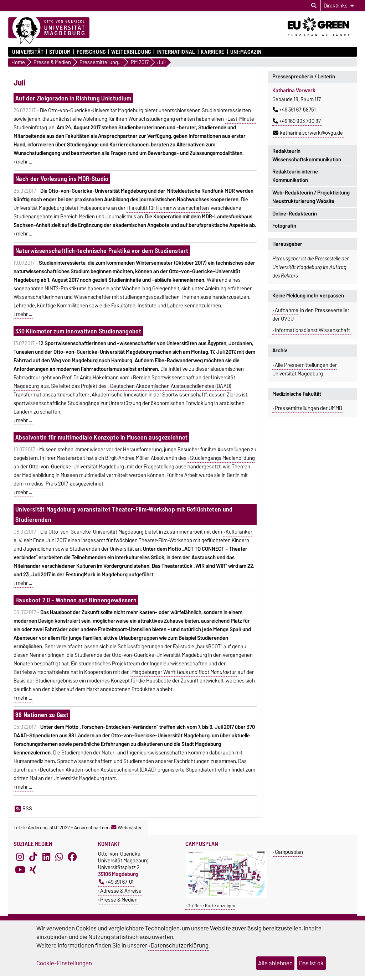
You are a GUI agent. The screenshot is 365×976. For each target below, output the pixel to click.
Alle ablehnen (275, 963)
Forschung (91, 52)
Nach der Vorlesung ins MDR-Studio (62, 178)
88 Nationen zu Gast (41, 715)
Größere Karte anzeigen (211, 905)
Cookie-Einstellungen (64, 963)
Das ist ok (311, 963)
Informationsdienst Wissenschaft (312, 330)
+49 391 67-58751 (297, 109)
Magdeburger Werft (184, 672)
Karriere (212, 52)
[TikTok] (33, 856)
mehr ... (24, 161)
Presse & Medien (119, 899)
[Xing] (33, 869)
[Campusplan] (226, 896)
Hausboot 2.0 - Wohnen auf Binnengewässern (76, 600)
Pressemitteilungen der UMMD (308, 408)
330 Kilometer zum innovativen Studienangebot (78, 331)
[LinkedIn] (46, 856)
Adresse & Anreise (121, 890)
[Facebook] (72, 856)
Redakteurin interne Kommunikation (295, 176)
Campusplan (289, 851)
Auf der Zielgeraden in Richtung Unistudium (73, 98)
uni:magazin (246, 52)
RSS (27, 808)
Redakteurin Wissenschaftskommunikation (306, 155)
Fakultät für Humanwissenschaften (169, 208)
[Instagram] (20, 856)
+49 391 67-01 (120, 881)
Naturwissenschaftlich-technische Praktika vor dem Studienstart (101, 250)
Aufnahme (286, 310)
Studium (60, 52)
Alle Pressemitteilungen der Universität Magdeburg (304, 369)
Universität (27, 52)
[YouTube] (20, 869)
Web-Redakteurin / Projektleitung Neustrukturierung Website (311, 197)
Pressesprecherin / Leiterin (303, 76)
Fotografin (284, 226)
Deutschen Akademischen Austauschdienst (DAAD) (98, 769)
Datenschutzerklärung (180, 945)
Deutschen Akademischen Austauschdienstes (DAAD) (170, 386)
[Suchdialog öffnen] (313, 5)
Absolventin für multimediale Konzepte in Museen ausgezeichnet (101, 437)
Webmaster (130, 827)
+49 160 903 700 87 (300, 121)
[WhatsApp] (59, 856)
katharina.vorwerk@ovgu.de (311, 133)
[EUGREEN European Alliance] (322, 38)
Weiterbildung (131, 52)
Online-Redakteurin (294, 213)
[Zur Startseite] (49, 31)
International (175, 52)
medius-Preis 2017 (47, 483)
